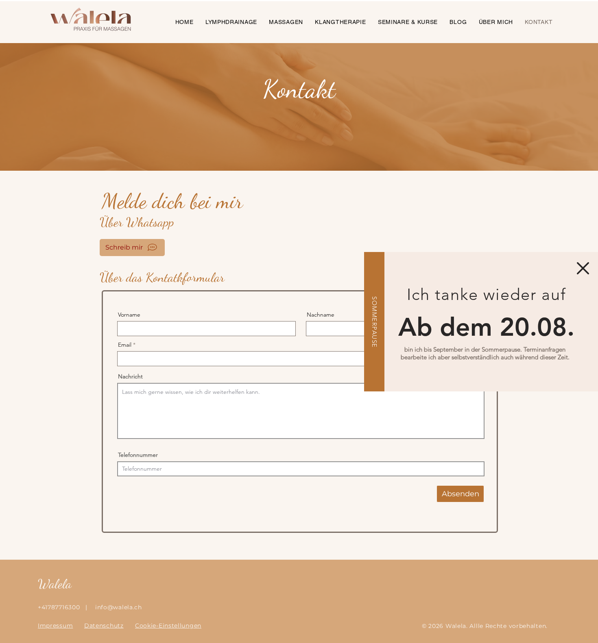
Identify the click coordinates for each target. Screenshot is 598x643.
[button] (583, 268)
